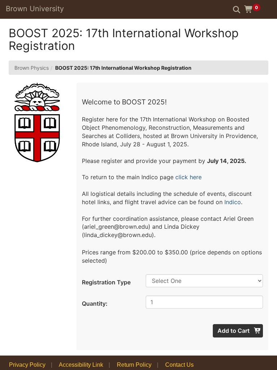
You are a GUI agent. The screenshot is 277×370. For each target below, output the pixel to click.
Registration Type (106, 282)
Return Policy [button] (134, 365)
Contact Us (179, 365)
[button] (254, 9)
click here (187, 177)
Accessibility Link (81, 365)
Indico (232, 202)
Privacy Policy (27, 365)
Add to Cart (234, 330)
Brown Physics (31, 68)
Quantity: (94, 303)
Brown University (35, 8)
